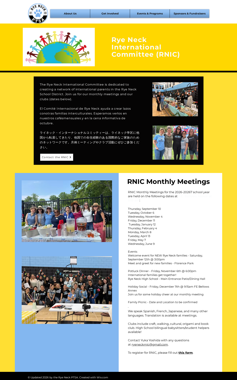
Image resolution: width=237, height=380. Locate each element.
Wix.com (102, 377)
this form (185, 352)
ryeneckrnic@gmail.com (150, 344)
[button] (70, 13)
